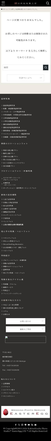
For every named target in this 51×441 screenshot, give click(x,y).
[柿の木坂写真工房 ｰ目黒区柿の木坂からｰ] (25, 3)
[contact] (35, 425)
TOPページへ (25, 77)
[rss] (32, 425)
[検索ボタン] (47, 3)
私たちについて (8, 379)
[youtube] (29, 425)
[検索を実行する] (45, 67)
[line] (25, 425)
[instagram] (22, 425)
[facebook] (16, 425)
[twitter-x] (19, 425)
